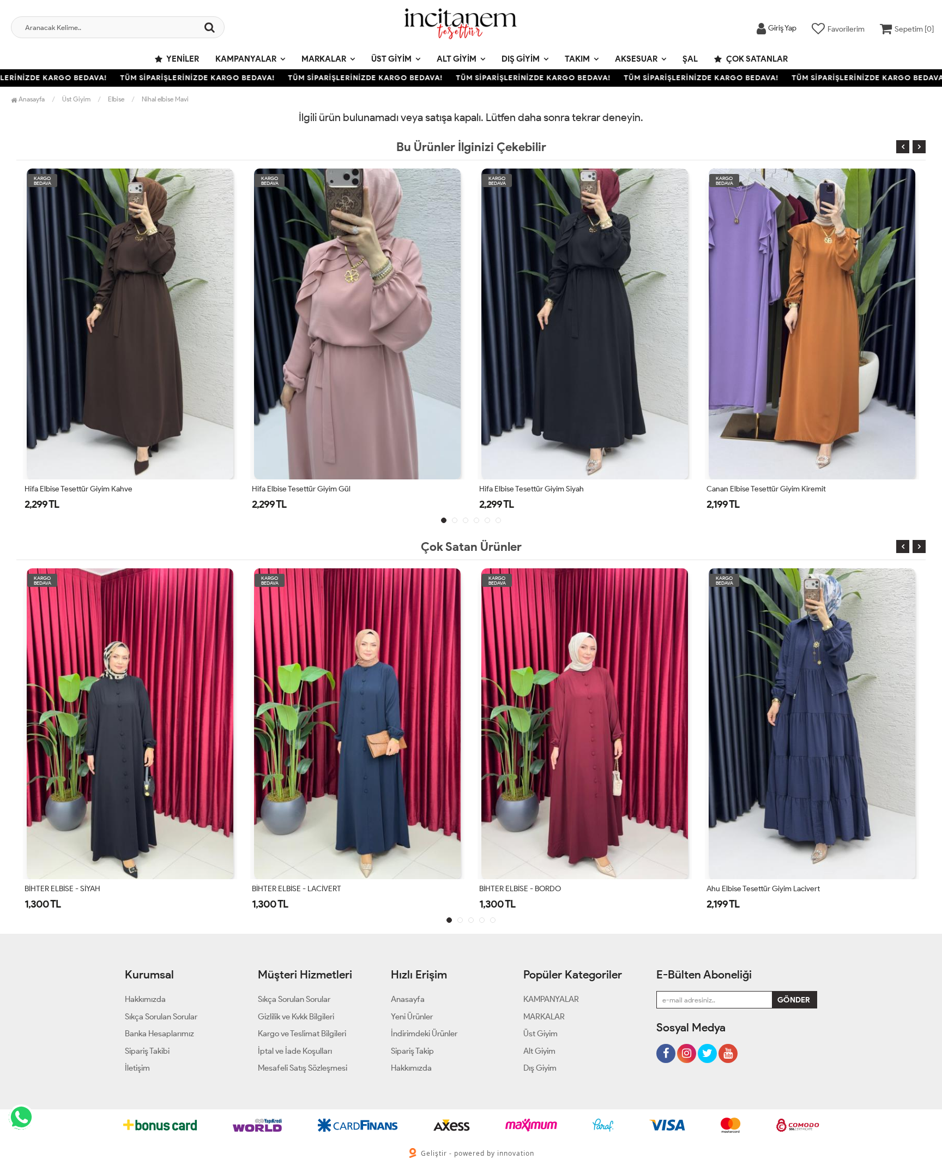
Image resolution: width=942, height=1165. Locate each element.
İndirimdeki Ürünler (424, 1033)
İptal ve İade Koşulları (295, 1051)
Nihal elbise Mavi (165, 99)
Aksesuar (636, 59)
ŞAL (690, 59)
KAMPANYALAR (245, 59)
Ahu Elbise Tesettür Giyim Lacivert (536, 888)
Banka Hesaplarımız (159, 1033)
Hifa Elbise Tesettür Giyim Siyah (304, 489)
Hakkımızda (145, 999)
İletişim (137, 1068)
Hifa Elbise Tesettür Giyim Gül (74, 489)
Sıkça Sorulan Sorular (161, 1017)
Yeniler (182, 59)
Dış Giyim (521, 59)
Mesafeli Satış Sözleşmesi (302, 1068)
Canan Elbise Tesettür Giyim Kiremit (539, 489)
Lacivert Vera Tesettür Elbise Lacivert (767, 888)
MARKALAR (323, 59)
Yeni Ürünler (412, 1017)
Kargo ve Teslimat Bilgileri (302, 1033)
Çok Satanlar (756, 59)
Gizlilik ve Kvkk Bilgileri (296, 1017)
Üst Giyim (391, 59)
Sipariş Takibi (147, 1051)
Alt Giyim (456, 59)
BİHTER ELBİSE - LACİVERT (69, 888)
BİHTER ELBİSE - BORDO (293, 888)
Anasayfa (31, 99)
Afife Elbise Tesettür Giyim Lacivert (764, 489)
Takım (577, 59)
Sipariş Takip (412, 1051)
